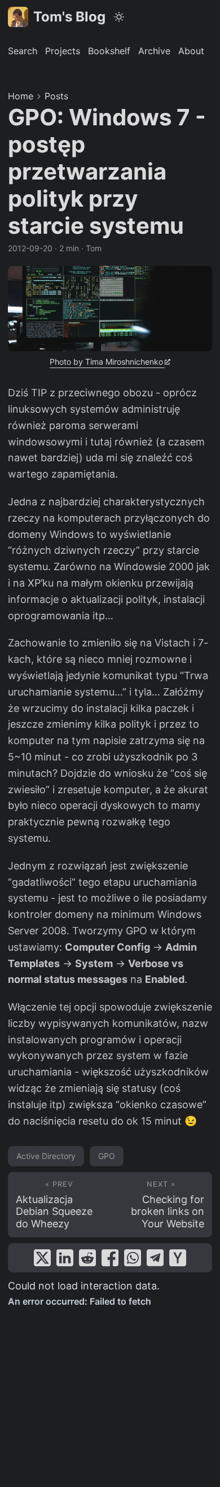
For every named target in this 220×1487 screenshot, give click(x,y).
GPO (106, 1156)
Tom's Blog (69, 16)
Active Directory (46, 1156)
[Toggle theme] (119, 17)
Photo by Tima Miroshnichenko (106, 361)
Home (20, 96)
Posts (56, 96)
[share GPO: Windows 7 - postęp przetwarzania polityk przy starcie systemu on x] (42, 1257)
